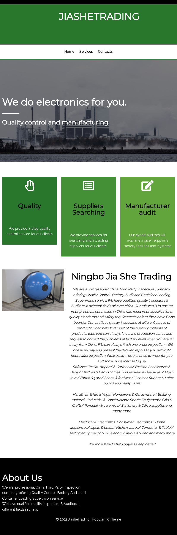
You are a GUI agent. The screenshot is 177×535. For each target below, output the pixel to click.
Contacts (105, 51)
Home (69, 51)
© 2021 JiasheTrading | (74, 519)
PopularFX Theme (106, 519)
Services (86, 51)
